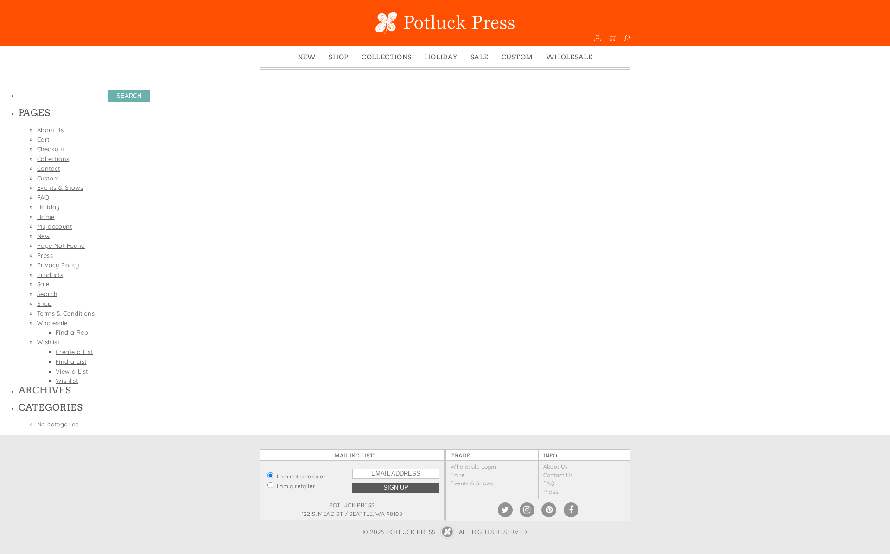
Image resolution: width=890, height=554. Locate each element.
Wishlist (48, 342)
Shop (339, 57)
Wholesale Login (473, 466)
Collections (386, 57)
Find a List (71, 361)
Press (45, 255)
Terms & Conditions (66, 313)
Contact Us (558, 474)
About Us (50, 130)
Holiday (441, 57)
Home (46, 216)
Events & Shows (60, 187)
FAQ (43, 197)
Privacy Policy (58, 265)
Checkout (50, 149)
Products (50, 274)
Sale (479, 57)
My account (54, 226)
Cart (43, 139)
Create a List (74, 351)
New (307, 57)
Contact (48, 168)
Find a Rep (72, 332)
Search (47, 293)
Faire (458, 474)
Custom (517, 57)
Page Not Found (61, 245)
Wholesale (569, 57)
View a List (72, 371)
